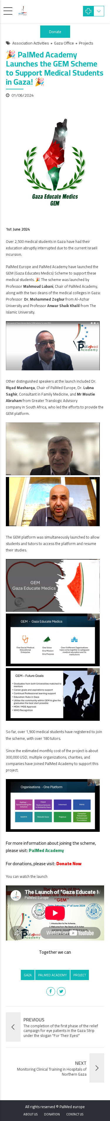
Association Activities (30, 43)
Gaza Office (64, 43)
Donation (52, 1114)
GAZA (28, 975)
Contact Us (74, 1114)
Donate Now (69, 863)
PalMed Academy (46, 850)
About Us (30, 1114)
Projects (86, 43)
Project (79, 975)
